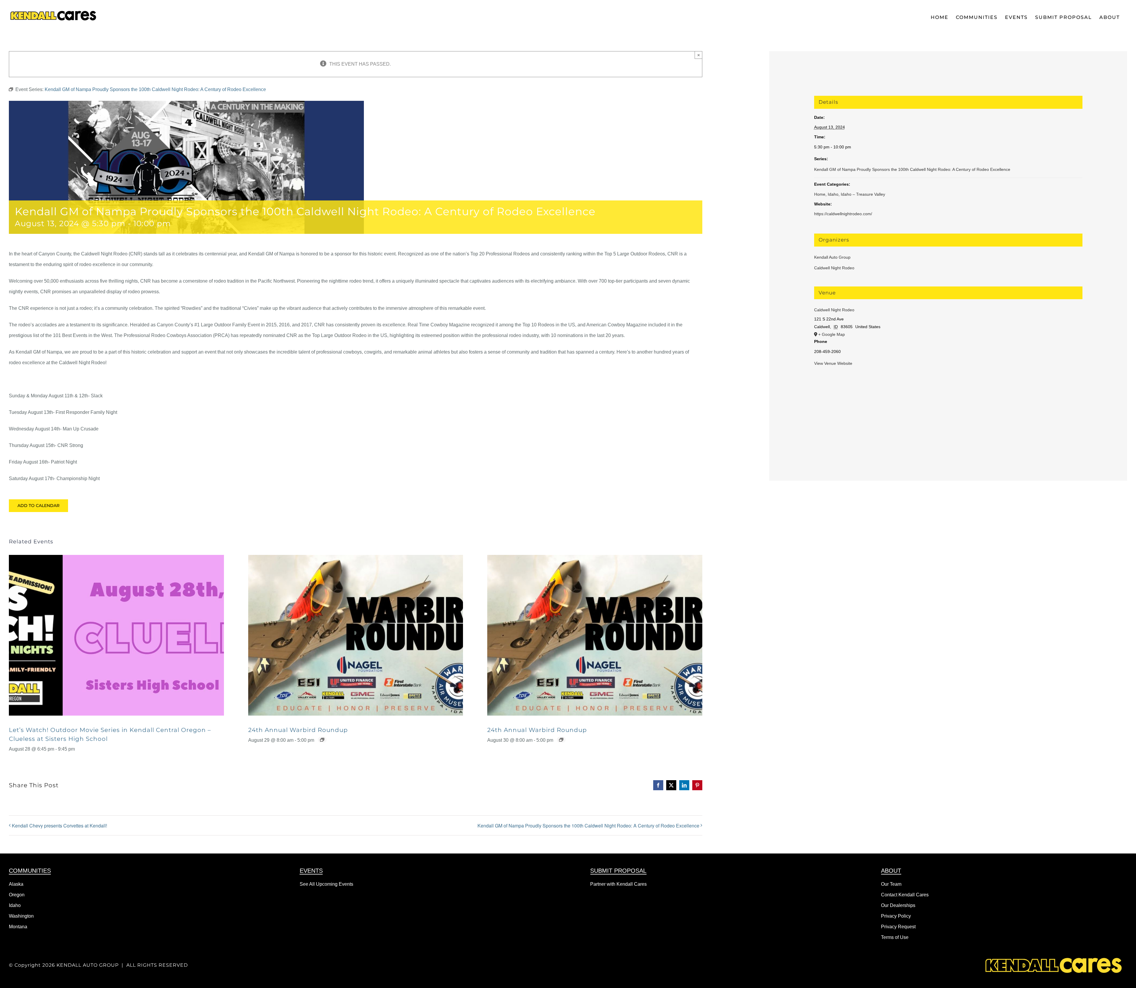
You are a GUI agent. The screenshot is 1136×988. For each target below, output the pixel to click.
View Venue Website (833, 363)
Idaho (833, 194)
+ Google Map (831, 334)
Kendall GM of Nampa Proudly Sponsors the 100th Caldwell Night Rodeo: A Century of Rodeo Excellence (588, 825)
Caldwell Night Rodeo (834, 267)
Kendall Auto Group (832, 257)
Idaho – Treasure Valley (863, 194)
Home (819, 194)
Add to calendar (38, 505)
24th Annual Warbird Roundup (298, 729)
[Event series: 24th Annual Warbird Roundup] (322, 739)
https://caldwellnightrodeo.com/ (843, 213)
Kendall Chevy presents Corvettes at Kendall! (59, 825)
